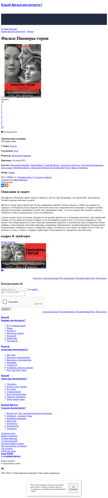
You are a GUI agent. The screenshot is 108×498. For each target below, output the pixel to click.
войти (35, 289)
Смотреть (5, 180)
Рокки (10, 328)
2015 (16, 151)
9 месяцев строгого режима (20, 367)
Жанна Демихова (79, 168)
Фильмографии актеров (12, 443)
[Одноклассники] (6, 185)
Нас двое (11, 355)
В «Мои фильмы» (19, 180)
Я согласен (73, 488)
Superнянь (11, 362)
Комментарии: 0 (26, 177)
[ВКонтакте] (2, 185)
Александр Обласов (39, 168)
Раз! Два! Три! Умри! (17, 370)
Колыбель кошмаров (16, 418)
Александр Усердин (70, 165)
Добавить (6, 309)
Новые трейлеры (9, 436)
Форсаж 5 (11, 331)
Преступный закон (16, 399)
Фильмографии (83, 278)
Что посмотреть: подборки (14, 446)
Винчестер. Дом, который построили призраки (29, 413)
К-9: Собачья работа (16, 325)
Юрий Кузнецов (21, 168)
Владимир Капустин (60, 168)
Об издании (7, 448)
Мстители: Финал (15, 333)
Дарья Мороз (37, 165)
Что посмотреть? (67, 278)
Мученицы (12, 423)
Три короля (12, 341)
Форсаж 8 (11, 336)
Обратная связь (8, 451)
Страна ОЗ (12, 365)
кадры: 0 (5, 242)
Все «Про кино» (99, 278)
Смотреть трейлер (43, 177)
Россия (13, 146)
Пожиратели (13, 426)
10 (2, 127)
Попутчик (11, 421)
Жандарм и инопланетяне (19, 360)
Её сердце (11, 389)
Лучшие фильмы (9, 29)
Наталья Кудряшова (21, 155)
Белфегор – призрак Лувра (19, 416)
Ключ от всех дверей (17, 386)
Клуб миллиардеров (16, 394)
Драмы (11, 172)
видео (12, 242)
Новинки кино (8, 433)
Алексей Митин (51, 165)
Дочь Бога (11, 384)
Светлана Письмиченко (92, 165)
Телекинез (12, 428)
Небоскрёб (12, 338)
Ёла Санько (6, 168)
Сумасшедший (14, 391)
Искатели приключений (18, 357)
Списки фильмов (50, 278)
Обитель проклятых (16, 397)
